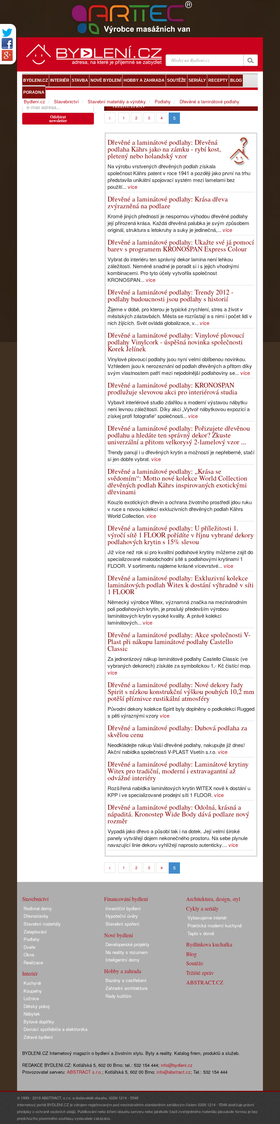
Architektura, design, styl (213, 898)
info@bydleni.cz (177, 1065)
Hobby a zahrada (122, 971)
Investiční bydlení (123, 908)
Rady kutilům (118, 996)
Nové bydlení (118, 935)
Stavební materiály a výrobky (117, 101)
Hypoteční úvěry (122, 916)
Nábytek (32, 1013)
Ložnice (31, 998)
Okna (29, 954)
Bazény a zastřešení (126, 980)
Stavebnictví (66, 101)
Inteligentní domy (123, 959)
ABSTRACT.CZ (204, 982)
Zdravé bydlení (38, 1037)
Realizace (33, 962)
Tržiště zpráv (200, 972)
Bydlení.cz (34, 101)
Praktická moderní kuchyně (214, 925)
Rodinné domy (38, 908)
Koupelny (33, 991)
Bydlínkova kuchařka (209, 944)
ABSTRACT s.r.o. (84, 1072)
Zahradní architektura (127, 988)
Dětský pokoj (37, 1006)
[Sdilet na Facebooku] (7, 43)
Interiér (30, 973)
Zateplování (35, 931)
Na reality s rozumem (127, 952)
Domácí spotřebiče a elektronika (55, 1029)
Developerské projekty (128, 944)
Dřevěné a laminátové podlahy (209, 101)
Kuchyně (32, 983)
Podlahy (163, 101)
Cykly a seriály (202, 908)
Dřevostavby (36, 916)
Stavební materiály (42, 923)
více (132, 186)
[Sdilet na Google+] (7, 55)
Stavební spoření (122, 923)
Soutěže (194, 963)
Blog (191, 953)
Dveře (29, 947)
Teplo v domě (200, 933)
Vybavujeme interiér (207, 917)
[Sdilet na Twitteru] (7, 32)
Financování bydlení (126, 898)
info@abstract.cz (174, 1072)
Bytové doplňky (39, 1021)
